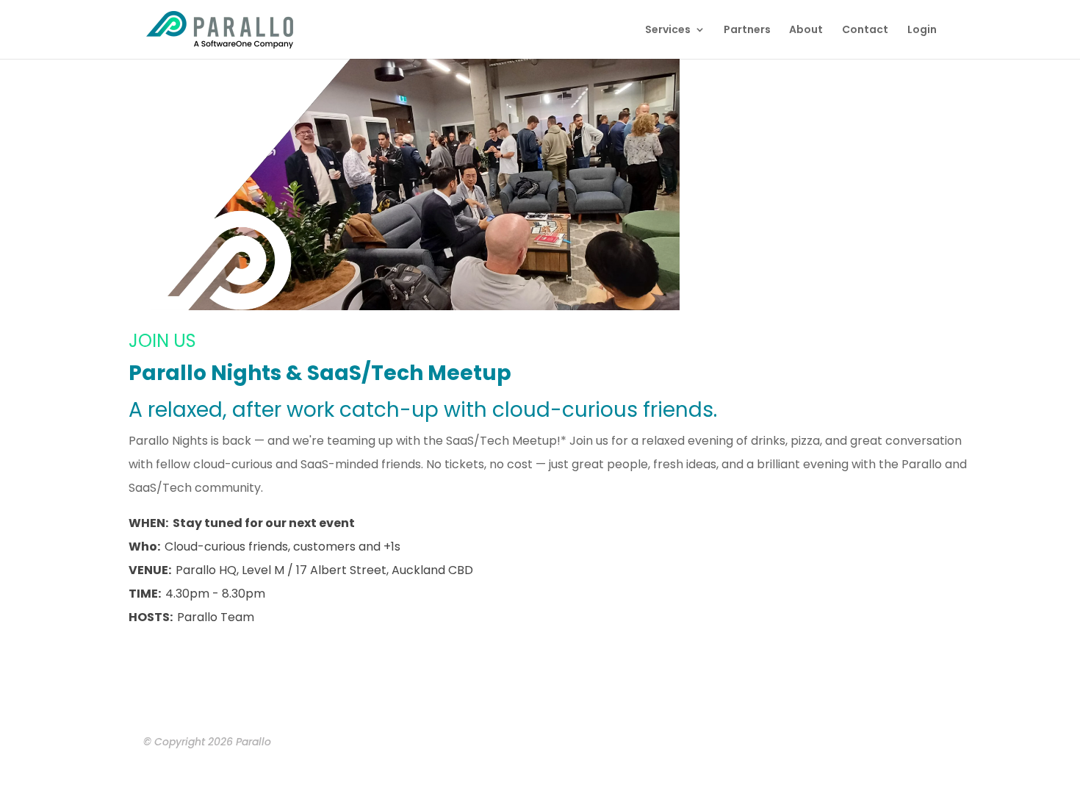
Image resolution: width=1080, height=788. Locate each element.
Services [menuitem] (668, 30)
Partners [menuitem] (747, 30)
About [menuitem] (806, 30)
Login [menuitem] (922, 30)
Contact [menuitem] (865, 30)
